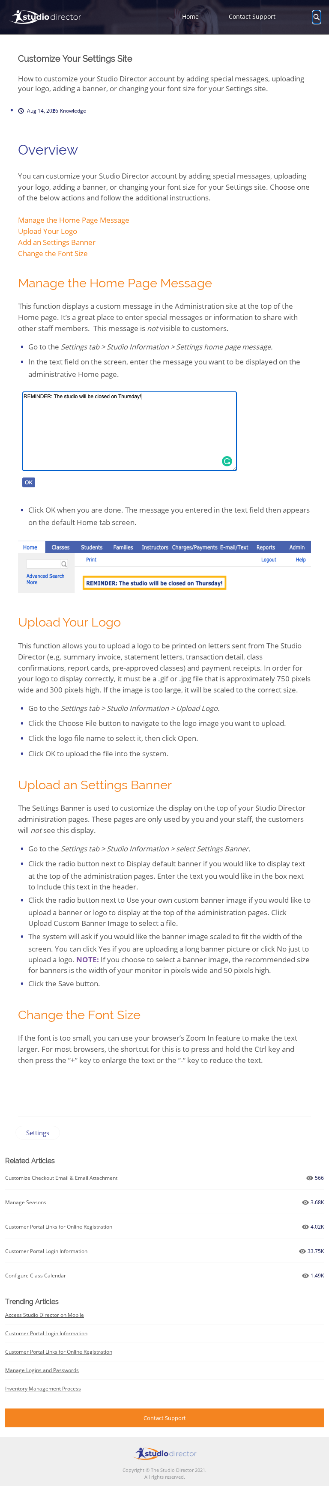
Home (190, 16)
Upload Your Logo (47, 231)
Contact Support (252, 16)
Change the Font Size (53, 253)
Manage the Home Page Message (73, 220)
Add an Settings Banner (57, 242)
